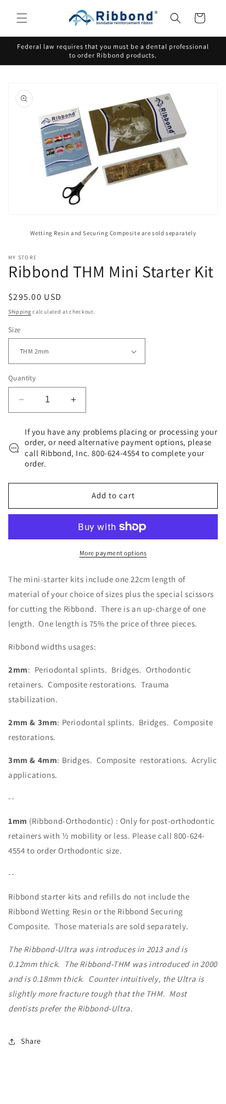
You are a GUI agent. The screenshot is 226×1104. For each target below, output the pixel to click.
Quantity (22, 378)
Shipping (19, 311)
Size (14, 329)
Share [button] (31, 1041)
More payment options (113, 553)
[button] (22, 18)
